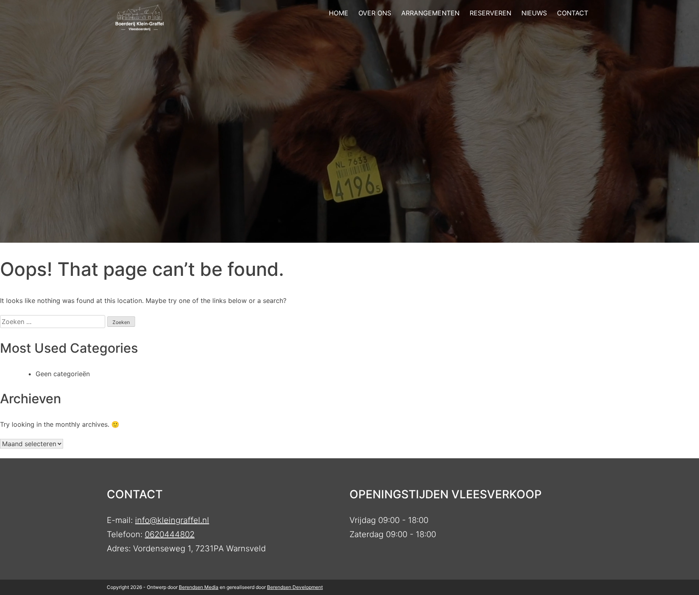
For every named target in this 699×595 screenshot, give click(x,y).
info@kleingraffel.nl (172, 520)
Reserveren (490, 13)
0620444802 (170, 534)
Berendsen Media (198, 587)
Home (338, 13)
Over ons (374, 13)
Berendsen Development (295, 587)
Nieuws (534, 13)
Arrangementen (430, 13)
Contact (572, 13)
